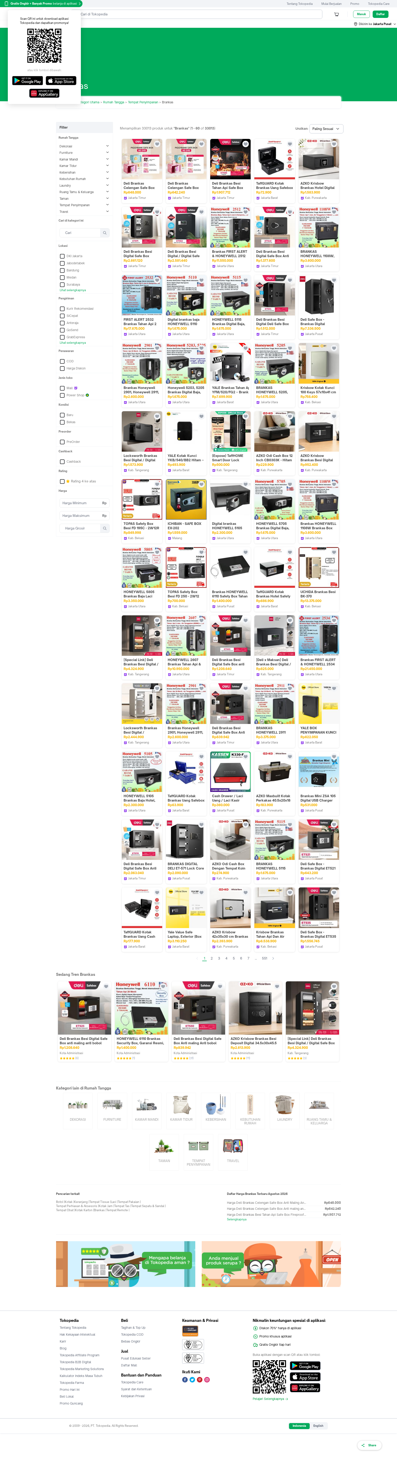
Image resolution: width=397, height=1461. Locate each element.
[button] (375, 24)
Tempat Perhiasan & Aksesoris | (77, 1206)
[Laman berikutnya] (273, 958)
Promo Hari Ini (69, 1389)
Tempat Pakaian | (129, 1202)
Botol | (60, 1202)
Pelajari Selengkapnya (268, 1399)
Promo (354, 4)
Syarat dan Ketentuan (136, 1389)
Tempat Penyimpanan (143, 102)
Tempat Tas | (122, 1206)
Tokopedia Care (379, 4)
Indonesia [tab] (299, 1425)
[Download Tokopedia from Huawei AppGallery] (305, 1387)
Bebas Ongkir (130, 1341)
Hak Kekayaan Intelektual (77, 1334)
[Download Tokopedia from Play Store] (305, 1365)
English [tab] (318, 1425)
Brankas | (100, 1210)
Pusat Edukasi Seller (136, 1358)
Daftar (380, 14)
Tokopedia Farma (72, 1383)
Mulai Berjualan (331, 4)
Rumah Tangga (113, 102)
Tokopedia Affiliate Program (79, 1355)
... (256, 958)
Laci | (114, 1202)
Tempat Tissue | (100, 1202)
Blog (63, 1348)
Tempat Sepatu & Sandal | (148, 1206)
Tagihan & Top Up (133, 1327)
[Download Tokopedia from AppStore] (305, 1376)
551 (264, 958)
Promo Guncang (71, 1403)
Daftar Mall (129, 1365)
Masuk (361, 14)
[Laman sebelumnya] (197, 958)
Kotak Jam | (106, 1206)
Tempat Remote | (118, 1210)
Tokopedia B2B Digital (75, 1362)
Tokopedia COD (132, 1334)
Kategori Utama (88, 102)
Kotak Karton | (84, 1210)
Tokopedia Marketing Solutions (82, 1369)
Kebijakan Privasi (133, 1396)
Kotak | (69, 1202)
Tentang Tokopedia (300, 4)
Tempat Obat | (65, 1210)
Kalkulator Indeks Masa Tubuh (81, 1376)
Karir (63, 1341)
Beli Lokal (67, 1396)
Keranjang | (81, 1202)
